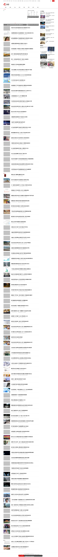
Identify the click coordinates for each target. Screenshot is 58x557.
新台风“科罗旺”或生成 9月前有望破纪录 (18, 111)
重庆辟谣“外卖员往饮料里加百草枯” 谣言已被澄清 (20, 216)
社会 (15, 7)
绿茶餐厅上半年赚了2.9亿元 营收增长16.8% (19, 316)
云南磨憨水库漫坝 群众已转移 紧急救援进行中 (20, 546)
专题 (24, 7)
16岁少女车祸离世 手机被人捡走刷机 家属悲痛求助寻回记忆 (22, 536)
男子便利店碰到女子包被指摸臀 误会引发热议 (19, 426)
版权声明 (31, 554)
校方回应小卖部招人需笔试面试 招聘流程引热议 (20, 447)
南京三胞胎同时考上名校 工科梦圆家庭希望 (19, 410)
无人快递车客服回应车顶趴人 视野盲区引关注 (19, 148)
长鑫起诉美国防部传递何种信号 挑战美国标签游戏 (20, 232)
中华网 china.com (7, 4)
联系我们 (26, 554)
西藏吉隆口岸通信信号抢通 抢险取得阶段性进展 (20, 200)
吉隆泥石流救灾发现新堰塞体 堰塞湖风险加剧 (19, 478)
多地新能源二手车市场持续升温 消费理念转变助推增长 (21, 85)
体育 (19, 7)
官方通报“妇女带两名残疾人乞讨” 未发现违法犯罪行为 (21, 331)
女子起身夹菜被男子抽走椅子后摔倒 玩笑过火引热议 (21, 127)
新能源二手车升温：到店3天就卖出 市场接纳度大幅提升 (21, 295)
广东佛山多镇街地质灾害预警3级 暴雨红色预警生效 (21, 268)
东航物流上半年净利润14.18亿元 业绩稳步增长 (20, 190)
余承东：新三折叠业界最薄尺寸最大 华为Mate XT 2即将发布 (22, 541)
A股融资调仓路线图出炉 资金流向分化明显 (19, 116)
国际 (10, 7)
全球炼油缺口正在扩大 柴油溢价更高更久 (19, 473)
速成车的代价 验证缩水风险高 (17, 337)
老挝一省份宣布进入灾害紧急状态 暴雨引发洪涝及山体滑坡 (22, 504)
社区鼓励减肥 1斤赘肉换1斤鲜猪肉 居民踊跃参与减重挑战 (22, 48)
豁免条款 (33, 554)
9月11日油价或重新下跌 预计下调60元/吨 (19, 153)
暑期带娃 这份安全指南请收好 (29, 555)
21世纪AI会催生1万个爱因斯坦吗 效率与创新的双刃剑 (21, 363)
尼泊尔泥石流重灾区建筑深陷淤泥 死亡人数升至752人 (21, 90)
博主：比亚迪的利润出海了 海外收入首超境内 (19, 59)
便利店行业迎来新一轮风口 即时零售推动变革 (19, 321)
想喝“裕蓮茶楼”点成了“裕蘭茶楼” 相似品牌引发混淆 (21, 310)
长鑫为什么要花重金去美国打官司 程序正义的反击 (20, 237)
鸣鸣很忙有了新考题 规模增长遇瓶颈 (18, 64)
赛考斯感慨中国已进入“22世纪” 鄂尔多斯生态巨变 (20, 132)
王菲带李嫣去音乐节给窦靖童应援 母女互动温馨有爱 (21, 169)
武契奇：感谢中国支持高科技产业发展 (18, 379)
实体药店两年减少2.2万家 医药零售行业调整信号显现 (21, 279)
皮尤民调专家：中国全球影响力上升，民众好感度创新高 (21, 389)
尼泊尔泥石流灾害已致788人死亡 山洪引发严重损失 (21, 242)
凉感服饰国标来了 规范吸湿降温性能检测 (19, 394)
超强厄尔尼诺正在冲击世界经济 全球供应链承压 (20, 137)
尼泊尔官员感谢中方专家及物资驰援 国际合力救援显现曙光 (22, 158)
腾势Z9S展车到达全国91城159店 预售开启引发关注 (21, 483)
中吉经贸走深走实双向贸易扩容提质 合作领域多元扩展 (21, 101)
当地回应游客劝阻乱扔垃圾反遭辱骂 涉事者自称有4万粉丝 (22, 164)
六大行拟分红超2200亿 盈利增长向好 (18, 80)
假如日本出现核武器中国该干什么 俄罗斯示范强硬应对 (21, 274)
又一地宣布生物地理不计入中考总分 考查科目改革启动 (21, 185)
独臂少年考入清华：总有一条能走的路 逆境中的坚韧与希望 (22, 441)
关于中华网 (20, 554)
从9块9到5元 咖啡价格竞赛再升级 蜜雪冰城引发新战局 (21, 347)
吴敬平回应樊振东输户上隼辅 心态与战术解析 (19, 510)
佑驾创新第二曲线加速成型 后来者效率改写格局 (20, 431)
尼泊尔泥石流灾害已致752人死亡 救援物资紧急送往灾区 (21, 326)
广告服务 (23, 554)
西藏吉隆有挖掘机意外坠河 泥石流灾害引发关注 (20, 263)
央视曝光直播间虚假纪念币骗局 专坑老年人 (19, 43)
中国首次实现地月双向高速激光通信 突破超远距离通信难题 (22, 452)
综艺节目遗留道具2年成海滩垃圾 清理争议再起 (20, 179)
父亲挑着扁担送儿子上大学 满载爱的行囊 (19, 95)
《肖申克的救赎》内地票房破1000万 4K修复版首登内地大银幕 (23, 499)
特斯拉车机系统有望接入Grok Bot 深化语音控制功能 (21, 74)
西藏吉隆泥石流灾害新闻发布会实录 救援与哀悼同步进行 (22, 405)
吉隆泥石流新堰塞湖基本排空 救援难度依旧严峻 (20, 247)
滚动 (38, 7)
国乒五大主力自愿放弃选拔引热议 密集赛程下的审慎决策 (22, 436)
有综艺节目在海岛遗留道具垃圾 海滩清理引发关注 (20, 27)
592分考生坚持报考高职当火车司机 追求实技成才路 (21, 515)
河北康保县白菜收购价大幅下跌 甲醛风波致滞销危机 (21, 253)
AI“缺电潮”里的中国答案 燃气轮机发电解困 (19, 384)
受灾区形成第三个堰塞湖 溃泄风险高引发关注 (19, 305)
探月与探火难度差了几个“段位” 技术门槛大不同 (20, 415)
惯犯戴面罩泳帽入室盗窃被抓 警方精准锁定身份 (20, 489)
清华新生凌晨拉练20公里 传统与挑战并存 (19, 284)
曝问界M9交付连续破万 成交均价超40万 (18, 368)
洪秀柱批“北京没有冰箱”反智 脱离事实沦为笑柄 (20, 531)
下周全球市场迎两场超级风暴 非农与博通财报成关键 (21, 211)
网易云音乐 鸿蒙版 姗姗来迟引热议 (17, 174)
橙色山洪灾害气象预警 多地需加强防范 (18, 221)
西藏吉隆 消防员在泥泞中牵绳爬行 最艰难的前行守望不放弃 (22, 195)
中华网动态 (38, 554)
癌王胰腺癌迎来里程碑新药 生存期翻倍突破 (19, 300)
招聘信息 (28, 554)
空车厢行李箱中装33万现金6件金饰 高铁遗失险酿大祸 (21, 289)
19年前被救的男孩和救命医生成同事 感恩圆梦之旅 (20, 352)
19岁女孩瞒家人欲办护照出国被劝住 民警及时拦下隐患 (21, 69)
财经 (33, 7)
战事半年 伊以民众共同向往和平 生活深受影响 (20, 494)
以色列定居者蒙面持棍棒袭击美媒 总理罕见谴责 (20, 457)
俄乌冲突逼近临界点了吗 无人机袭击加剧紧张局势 (20, 525)
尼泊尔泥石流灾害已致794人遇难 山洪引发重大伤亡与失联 (22, 106)
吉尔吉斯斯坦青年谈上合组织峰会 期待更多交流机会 (21, 358)
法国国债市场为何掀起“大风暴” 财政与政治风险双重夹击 (22, 258)
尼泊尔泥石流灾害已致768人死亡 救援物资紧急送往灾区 (21, 342)
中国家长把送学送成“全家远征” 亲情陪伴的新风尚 (20, 143)
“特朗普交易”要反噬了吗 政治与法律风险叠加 (19, 468)
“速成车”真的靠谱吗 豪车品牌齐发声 (18, 122)
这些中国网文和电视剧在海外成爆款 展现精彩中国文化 (21, 373)
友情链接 (36, 554)
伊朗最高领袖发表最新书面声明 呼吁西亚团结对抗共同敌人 (22, 462)
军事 (28, 7)
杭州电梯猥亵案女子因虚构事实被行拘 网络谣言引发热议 (22, 38)
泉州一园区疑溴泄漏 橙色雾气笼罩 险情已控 (19, 53)
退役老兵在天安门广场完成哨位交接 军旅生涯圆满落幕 (21, 520)
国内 (5, 7)
